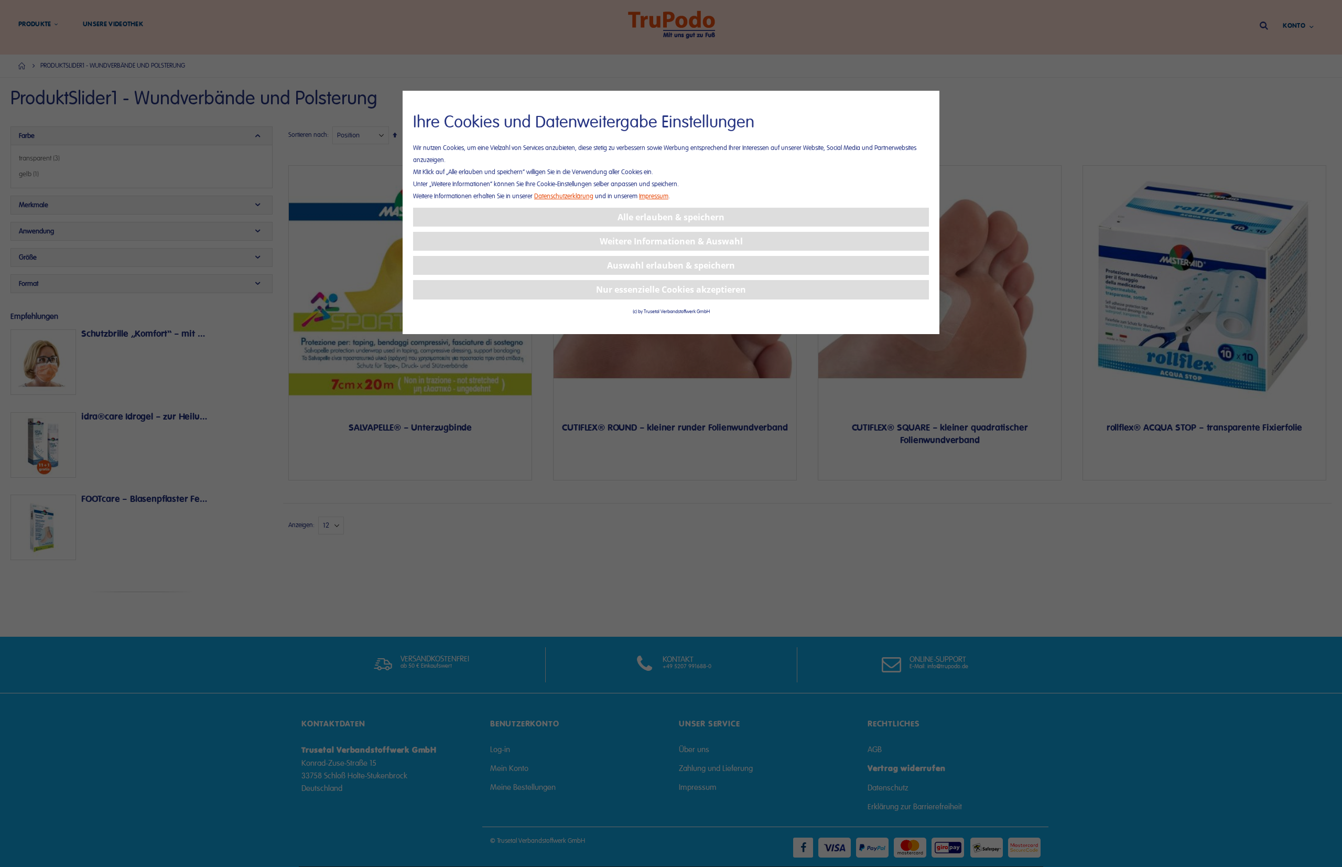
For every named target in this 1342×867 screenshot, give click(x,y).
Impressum (653, 196)
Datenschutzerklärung (563, 196)
